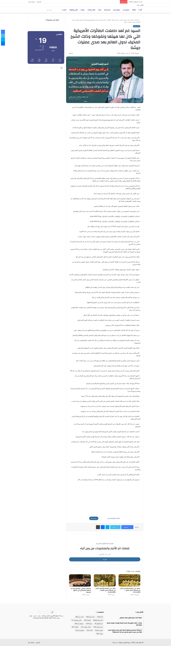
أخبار (140, 10)
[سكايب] (107, 527)
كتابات (90, 630)
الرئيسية (39, 1)
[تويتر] (47, 621)
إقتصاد (133, 10)
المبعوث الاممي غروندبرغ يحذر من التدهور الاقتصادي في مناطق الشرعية (81, 590)
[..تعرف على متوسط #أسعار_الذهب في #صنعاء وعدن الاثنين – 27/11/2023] (129, 580)
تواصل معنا (32, 1)
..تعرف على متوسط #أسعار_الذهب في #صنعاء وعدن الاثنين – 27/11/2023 (130, 590)
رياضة (99, 10)
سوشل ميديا (116, 10)
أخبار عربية (79, 617)
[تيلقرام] (45, 621)
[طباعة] (98, 527)
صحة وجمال (107, 10)
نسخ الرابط (94, 518)
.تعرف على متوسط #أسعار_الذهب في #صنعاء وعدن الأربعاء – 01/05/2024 (105, 590)
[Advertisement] (104, 498)
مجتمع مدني (126, 10)
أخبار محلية (127, 20)
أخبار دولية (90, 617)
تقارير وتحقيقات (73, 10)
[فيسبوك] (49, 621)
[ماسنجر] (103, 527)
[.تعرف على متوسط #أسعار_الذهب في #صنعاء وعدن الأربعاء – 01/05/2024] (105, 580)
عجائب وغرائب (91, 10)
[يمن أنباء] (140, 5)
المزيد (64, 10)
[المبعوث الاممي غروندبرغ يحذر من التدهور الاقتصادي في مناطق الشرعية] (80, 580)
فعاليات (75, 627)
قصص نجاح (99, 630)
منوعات (82, 10)
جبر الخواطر (99, 623)
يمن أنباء (115, 642)
